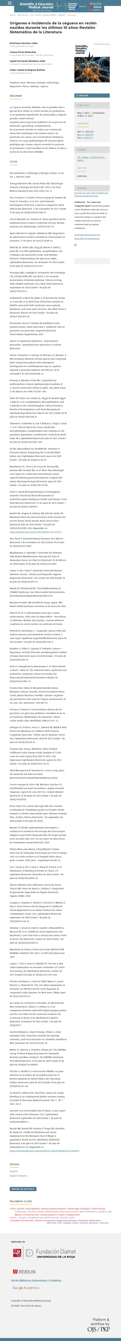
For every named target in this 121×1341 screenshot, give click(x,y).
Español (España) (18, 1175)
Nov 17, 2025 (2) (85, 134)
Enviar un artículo (23, 1189)
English (14, 1171)
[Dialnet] (44, 1263)
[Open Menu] (10, 3)
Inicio (13, 15)
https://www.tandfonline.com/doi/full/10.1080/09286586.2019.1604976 (44, 1150)
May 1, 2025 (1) (85, 137)
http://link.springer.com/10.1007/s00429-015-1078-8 (35, 531)
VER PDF (83, 95)
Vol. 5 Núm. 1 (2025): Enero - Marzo (48, 15)
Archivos (23, 15)
